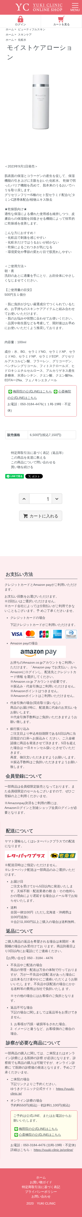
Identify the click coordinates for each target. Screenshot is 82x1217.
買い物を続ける (22, 467)
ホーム (10, 29)
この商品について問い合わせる (33, 462)
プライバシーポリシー (41, 1191)
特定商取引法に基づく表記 (41, 1187)
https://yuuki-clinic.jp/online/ (53, 1150)
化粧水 (22, 39)
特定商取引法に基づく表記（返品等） (38, 453)
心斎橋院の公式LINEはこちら (40, 1134)
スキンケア (25, 34)
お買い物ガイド (41, 1182)
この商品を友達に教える (28, 457)
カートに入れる (44, 516)
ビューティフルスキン (31, 29)
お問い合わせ (41, 1196)
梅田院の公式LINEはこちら (32, 391)
